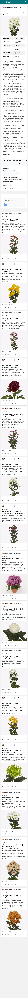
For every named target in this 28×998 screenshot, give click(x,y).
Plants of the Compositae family (10, 170)
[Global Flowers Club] (9, 2)
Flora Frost (18, 7)
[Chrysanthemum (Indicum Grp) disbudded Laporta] (14, 624)
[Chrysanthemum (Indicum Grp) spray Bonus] (14, 286)
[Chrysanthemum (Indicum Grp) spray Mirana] (14, 813)
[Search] (25, 2)
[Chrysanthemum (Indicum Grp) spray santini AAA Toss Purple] (14, 431)
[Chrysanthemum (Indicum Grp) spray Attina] (14, 718)
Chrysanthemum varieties (8, 175)
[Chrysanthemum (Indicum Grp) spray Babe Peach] (14, 862)
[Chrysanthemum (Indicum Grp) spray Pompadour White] (14, 671)
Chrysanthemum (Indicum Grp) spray (11, 173)
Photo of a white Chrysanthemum (10, 177)
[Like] (4, 188)
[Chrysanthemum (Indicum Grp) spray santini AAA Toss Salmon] (14, 236)
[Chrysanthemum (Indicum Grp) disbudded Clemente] (14, 766)
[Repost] (13, 188)
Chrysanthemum (8, 7)
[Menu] (2, 2)
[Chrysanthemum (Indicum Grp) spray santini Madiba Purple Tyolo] (14, 527)
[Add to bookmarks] (16, 188)
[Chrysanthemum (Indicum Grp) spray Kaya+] (14, 912)
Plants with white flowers (8, 181)
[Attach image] (4, 203)
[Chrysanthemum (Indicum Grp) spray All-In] (14, 333)
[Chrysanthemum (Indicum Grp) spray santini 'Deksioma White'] (14, 480)
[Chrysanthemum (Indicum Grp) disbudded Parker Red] (14, 382)
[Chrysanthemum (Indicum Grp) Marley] (14, 576)
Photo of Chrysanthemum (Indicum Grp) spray (13, 179)
